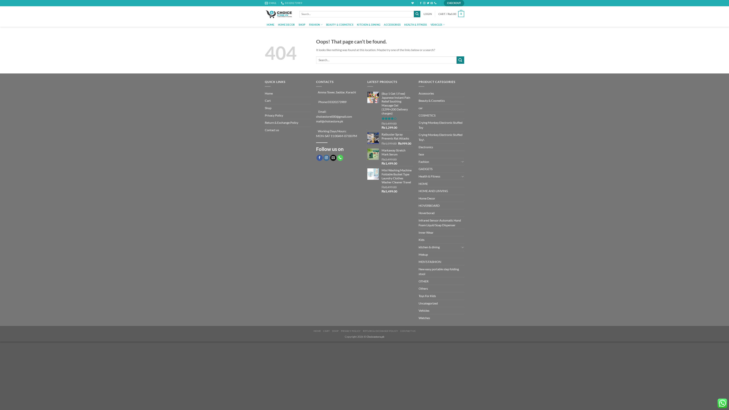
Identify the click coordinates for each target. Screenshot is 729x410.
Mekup (423, 254)
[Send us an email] (432, 3)
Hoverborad (427, 213)
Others (423, 288)
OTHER (423, 281)
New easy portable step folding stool (439, 271)
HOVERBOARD (429, 205)
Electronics (426, 147)
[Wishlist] (412, 3)
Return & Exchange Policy (281, 122)
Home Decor (286, 24)
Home (270, 24)
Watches (424, 318)
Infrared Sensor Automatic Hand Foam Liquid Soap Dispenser (440, 222)
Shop (302, 24)
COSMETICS (427, 115)
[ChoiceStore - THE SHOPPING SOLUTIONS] (279, 14)
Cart (268, 100)
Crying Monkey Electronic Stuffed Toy (440, 125)
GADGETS (425, 169)
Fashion (314, 24)
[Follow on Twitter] (428, 3)
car (421, 108)
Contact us (272, 130)
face (421, 154)
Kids (421, 239)
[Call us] (435, 3)
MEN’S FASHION (430, 261)
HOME (423, 183)
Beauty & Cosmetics (339, 24)
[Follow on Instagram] (424, 3)
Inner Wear (426, 232)
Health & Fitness (415, 24)
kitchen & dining (368, 24)
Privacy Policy (274, 115)
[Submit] (417, 14)
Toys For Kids (427, 296)
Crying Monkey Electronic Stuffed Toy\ (440, 137)
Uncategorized (428, 303)
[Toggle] (462, 161)
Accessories (392, 24)
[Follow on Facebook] (421, 3)
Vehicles (436, 24)
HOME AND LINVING (433, 191)
